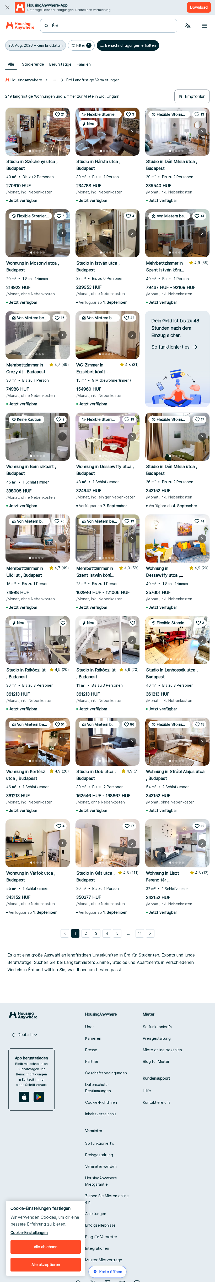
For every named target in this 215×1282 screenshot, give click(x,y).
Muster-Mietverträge (103, 1260)
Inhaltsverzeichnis (100, 1114)
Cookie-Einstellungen (29, 1232)
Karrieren (93, 1038)
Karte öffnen (110, 1271)
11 (140, 933)
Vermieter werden (101, 1166)
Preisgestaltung (157, 1038)
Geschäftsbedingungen (106, 1073)
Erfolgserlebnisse (100, 1225)
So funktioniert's (157, 1026)
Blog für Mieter (156, 1061)
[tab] (11, 64)
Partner (91, 1061)
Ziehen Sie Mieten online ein (107, 1199)
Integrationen (97, 1248)
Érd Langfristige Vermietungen (93, 80)
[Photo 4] (39, 151)
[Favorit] (63, 623)
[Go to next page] (150, 933)
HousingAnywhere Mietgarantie (101, 1181)
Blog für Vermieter (101, 1236)
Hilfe (147, 1091)
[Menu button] (204, 25)
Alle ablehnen (45, 1246)
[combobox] (112, 25)
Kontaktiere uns (156, 1102)
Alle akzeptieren (45, 1264)
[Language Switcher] (187, 25)
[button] (35, 45)
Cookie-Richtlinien (101, 1102)
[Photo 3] (36, 151)
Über (89, 1026)
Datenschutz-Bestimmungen (98, 1087)
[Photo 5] (42, 151)
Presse (91, 1050)
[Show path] (54, 80)
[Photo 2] (33, 151)
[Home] (20, 26)
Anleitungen (95, 1213)
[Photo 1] (30, 151)
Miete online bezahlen (162, 1050)
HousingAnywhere (26, 80)
